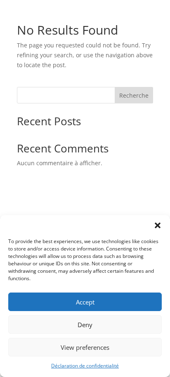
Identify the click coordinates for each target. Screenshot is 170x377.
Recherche (134, 95)
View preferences (85, 347)
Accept (85, 302)
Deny (85, 325)
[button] (157, 225)
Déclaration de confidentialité (85, 365)
